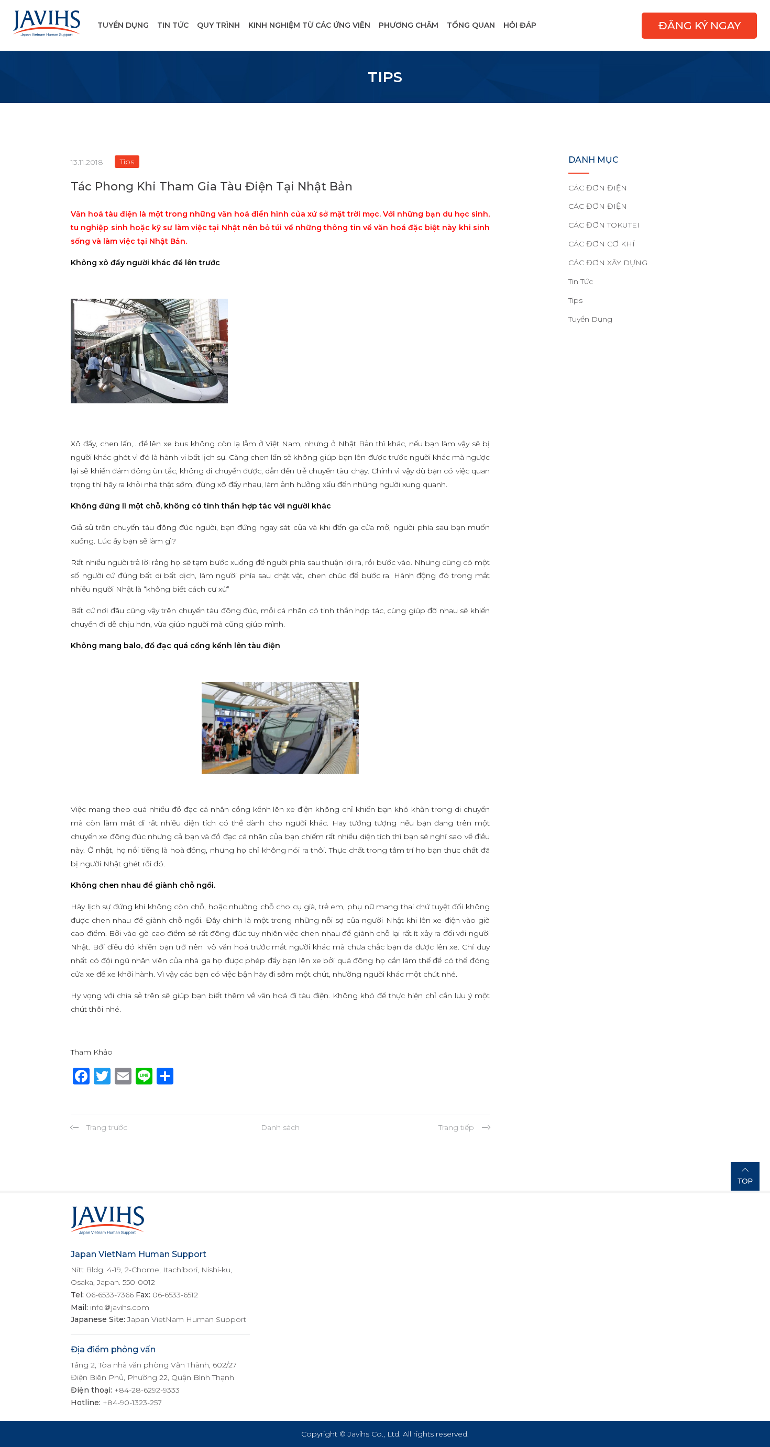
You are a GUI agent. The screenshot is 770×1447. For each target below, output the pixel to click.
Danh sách (280, 1127)
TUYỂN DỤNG (123, 25)
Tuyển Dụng (590, 319)
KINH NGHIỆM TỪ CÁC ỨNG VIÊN (309, 25)
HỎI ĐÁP (519, 25)
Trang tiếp (456, 1127)
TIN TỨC (173, 25)
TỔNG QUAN (471, 25)
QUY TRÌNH (218, 25)
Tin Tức (580, 281)
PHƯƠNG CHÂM (408, 25)
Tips (575, 300)
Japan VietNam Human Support (186, 1319)
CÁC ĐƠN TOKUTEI (604, 225)
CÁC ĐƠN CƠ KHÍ (601, 243)
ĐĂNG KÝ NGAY (699, 25)
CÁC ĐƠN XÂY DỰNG (607, 262)
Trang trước (106, 1127)
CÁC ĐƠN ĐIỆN (597, 188)
